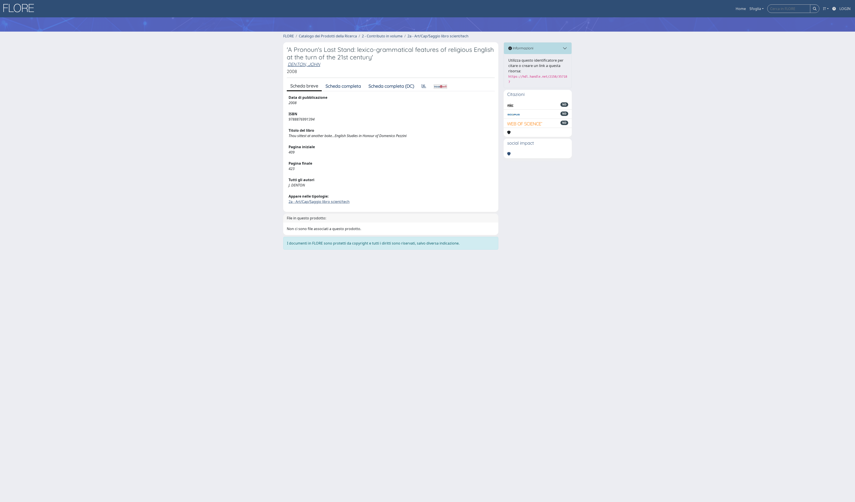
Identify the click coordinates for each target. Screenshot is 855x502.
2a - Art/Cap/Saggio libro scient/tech (437, 36)
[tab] (424, 86)
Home (741, 8)
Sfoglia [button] (755, 8)
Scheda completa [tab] (343, 86)
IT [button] (824, 8)
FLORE (288, 36)
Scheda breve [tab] (304, 86)
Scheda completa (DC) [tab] (391, 86)
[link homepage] (20, 9)
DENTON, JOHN (304, 64)
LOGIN (845, 8)
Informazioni (522, 48)
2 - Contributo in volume (382, 36)
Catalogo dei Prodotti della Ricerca (328, 36)
